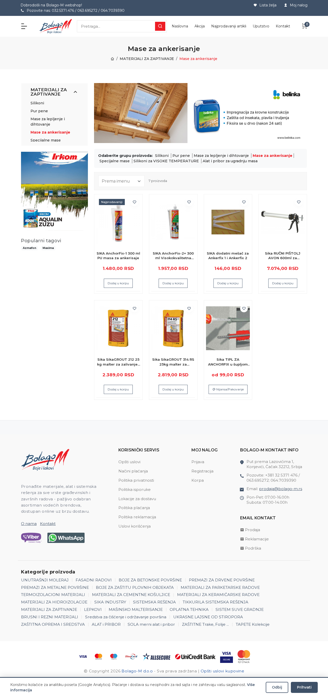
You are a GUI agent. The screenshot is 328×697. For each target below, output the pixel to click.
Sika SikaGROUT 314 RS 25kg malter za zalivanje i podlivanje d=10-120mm (173, 362)
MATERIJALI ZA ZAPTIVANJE (147, 58)
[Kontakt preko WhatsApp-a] (66, 538)
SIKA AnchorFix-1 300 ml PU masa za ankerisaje (118, 255)
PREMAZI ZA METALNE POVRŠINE (55, 587)
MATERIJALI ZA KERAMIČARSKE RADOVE (218, 594)
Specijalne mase (45, 140)
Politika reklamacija (137, 516)
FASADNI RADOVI (94, 580)
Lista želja (267, 5)
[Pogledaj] (134, 222)
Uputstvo (261, 26)
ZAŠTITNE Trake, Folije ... (205, 624)
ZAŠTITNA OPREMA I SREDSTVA (53, 624)
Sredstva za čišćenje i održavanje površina (125, 616)
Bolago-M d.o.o (137, 671)
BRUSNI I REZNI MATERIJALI (49, 616)
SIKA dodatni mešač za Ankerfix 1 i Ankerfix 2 (228, 255)
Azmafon (29, 248)
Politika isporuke (134, 489)
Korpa (197, 480)
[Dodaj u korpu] (134, 212)
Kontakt (283, 26)
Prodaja (252, 529)
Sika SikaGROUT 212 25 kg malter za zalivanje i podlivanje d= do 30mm (118, 362)
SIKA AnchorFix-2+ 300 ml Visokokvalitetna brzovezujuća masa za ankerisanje (173, 255)
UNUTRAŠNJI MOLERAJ (45, 580)
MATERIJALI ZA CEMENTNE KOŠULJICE (131, 594)
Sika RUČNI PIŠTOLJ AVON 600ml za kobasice (282, 255)
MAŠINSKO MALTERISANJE (136, 609)
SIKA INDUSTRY (110, 602)
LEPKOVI (93, 609)
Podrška (253, 548)
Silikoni (37, 103)
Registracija (202, 471)
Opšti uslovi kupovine (222, 671)
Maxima (48, 248)
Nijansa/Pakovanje (230, 389)
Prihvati (304, 687)
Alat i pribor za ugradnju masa (230, 161)
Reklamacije (257, 539)
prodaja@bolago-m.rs (280, 488)
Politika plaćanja (134, 507)
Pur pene (39, 111)
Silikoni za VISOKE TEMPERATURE (167, 161)
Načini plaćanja (133, 471)
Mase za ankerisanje (50, 132)
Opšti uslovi (129, 461)
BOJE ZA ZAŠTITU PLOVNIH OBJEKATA (135, 587)
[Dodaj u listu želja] (134, 202)
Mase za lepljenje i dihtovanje (222, 155)
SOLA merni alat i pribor (151, 624)
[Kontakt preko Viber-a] (31, 538)
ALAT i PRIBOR (106, 624)
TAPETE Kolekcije (253, 624)
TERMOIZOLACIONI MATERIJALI (53, 594)
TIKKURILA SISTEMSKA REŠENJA (215, 602)
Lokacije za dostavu (137, 498)
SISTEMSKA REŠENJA (154, 602)
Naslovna (180, 26)
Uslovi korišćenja (134, 526)
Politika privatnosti (136, 480)
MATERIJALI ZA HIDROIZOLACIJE (54, 602)
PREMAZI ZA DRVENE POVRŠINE (222, 580)
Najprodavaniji (111, 202)
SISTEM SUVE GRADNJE (240, 609)
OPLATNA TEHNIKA (189, 609)
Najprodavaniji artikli (228, 26)
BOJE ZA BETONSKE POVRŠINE (150, 580)
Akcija (199, 26)
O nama (29, 523)
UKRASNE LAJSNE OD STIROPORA (208, 616)
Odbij (277, 687)
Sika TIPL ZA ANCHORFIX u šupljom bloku (228, 362)
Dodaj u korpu (118, 283)
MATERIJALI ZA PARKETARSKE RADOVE (220, 587)
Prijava (197, 461)
